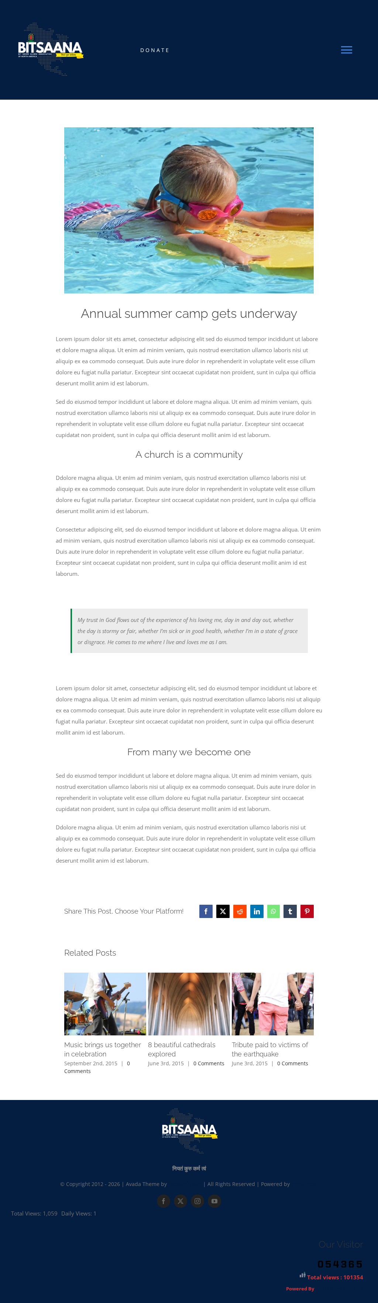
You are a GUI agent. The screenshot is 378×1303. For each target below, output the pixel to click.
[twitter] (180, 1201)
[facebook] (163, 1201)
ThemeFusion (185, 1183)
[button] (69, 1023)
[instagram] (197, 1201)
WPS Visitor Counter (339, 1289)
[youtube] (214, 1201)
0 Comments (208, 1063)
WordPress (304, 1183)
